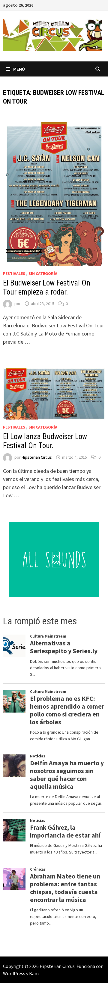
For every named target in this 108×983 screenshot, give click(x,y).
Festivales (14, 273)
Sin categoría (42, 273)
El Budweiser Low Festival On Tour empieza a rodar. (46, 287)
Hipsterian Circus (37, 457)
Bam (34, 973)
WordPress (14, 973)
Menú (19, 69)
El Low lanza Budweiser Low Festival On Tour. (45, 441)
